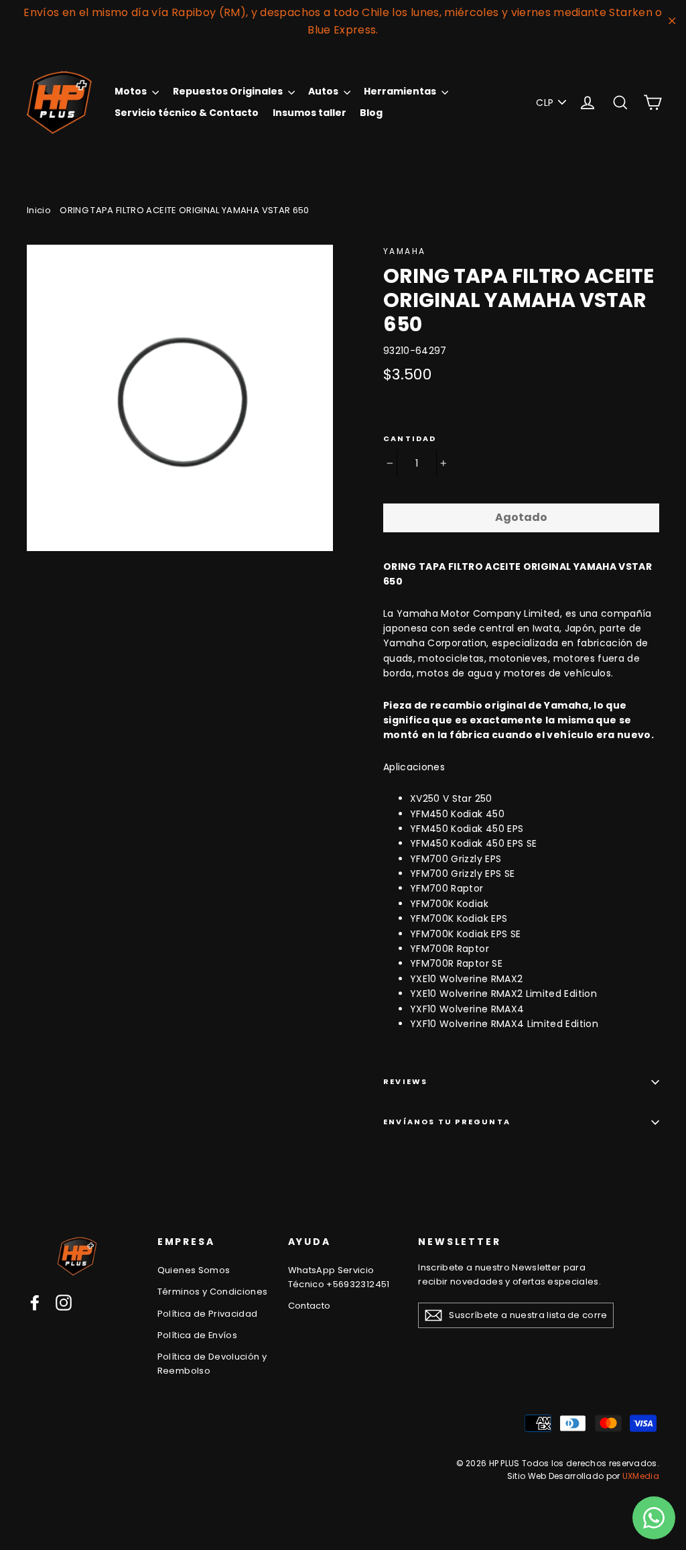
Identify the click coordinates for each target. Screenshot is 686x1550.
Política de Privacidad (207, 1313)
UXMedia (640, 1476)
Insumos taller (309, 112)
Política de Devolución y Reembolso (212, 1363)
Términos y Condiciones (212, 1291)
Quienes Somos (193, 1270)
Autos (324, 91)
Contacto (309, 1305)
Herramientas (401, 91)
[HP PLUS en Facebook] (35, 1303)
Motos (132, 91)
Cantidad (410, 438)
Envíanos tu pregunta (446, 1121)
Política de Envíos (197, 1335)
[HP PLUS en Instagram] (64, 1303)
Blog (371, 112)
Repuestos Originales (229, 91)
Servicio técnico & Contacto (187, 112)
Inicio (39, 210)
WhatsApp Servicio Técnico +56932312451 (339, 1277)
